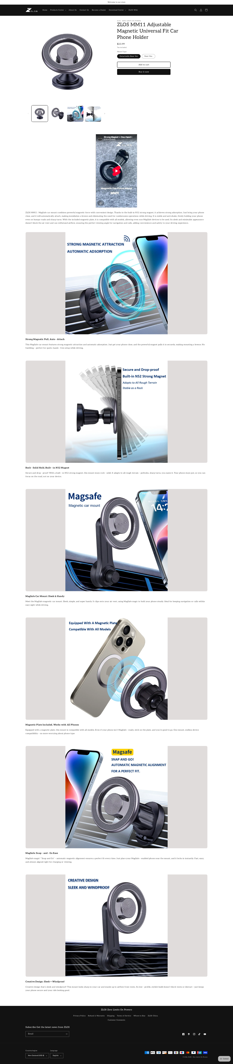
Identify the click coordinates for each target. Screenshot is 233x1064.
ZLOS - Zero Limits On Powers (198, 1057)
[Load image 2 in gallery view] (57, 113)
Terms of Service (124, 1016)
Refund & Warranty (96, 1016)
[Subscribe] (66, 1034)
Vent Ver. (148, 56)
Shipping (111, 1016)
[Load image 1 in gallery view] (39, 113)
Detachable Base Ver (129, 56)
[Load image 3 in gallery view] (75, 113)
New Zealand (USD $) (36, 1055)
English (56, 1055)
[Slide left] (28, 113)
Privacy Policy (79, 1016)
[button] (58, 10)
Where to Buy (139, 1016)
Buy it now (144, 72)
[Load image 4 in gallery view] (93, 113)
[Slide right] (104, 113)
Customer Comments (116, 1020)
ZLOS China (153, 1016)
